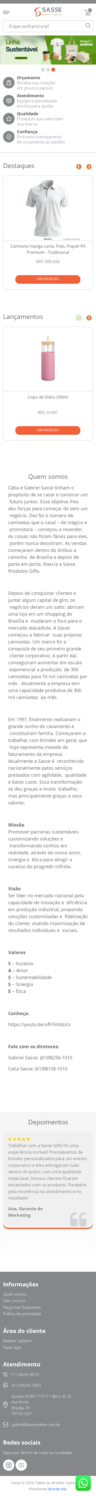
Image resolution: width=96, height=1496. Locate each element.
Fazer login (12, 1347)
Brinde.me (57, 1488)
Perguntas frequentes (22, 1307)
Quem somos (14, 1294)
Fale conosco (14, 1300)
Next (89, 167)
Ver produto (48, 278)
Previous (79, 167)
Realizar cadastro (18, 1340)
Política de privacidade (22, 1313)
